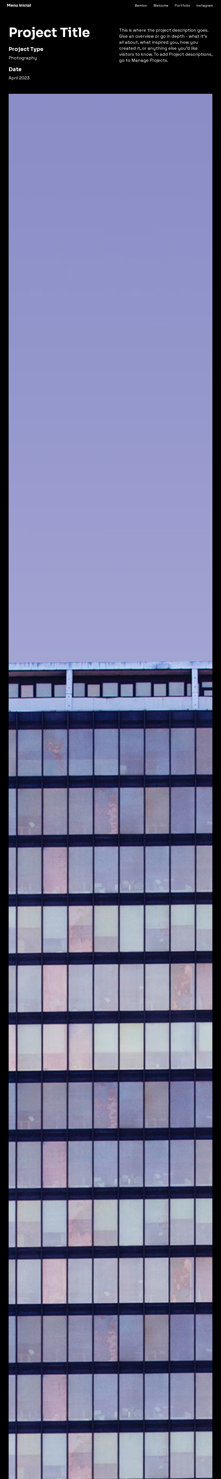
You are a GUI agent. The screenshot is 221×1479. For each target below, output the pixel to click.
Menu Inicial (19, 5)
